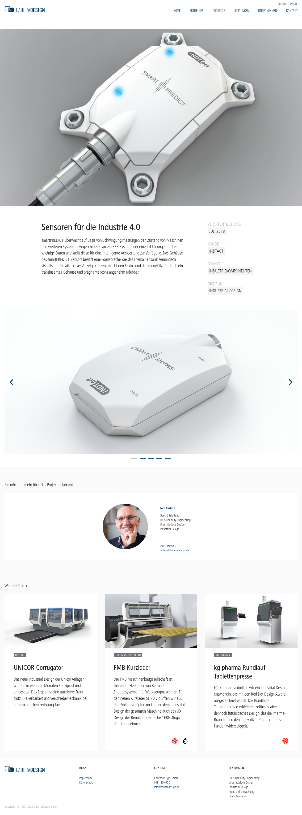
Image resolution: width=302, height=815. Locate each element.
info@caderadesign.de (167, 787)
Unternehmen (267, 10)
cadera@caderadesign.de (174, 550)
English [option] (294, 3)
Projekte (219, 10)
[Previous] (12, 382)
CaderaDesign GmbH (166, 778)
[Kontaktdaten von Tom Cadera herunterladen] (125, 526)
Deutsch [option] (282, 3)
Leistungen (241, 10)
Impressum (85, 778)
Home (176, 10)
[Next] (290, 382)
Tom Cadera (167, 508)
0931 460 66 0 (168, 546)
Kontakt (292, 10)
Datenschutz (86, 782)
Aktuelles (196, 10)
